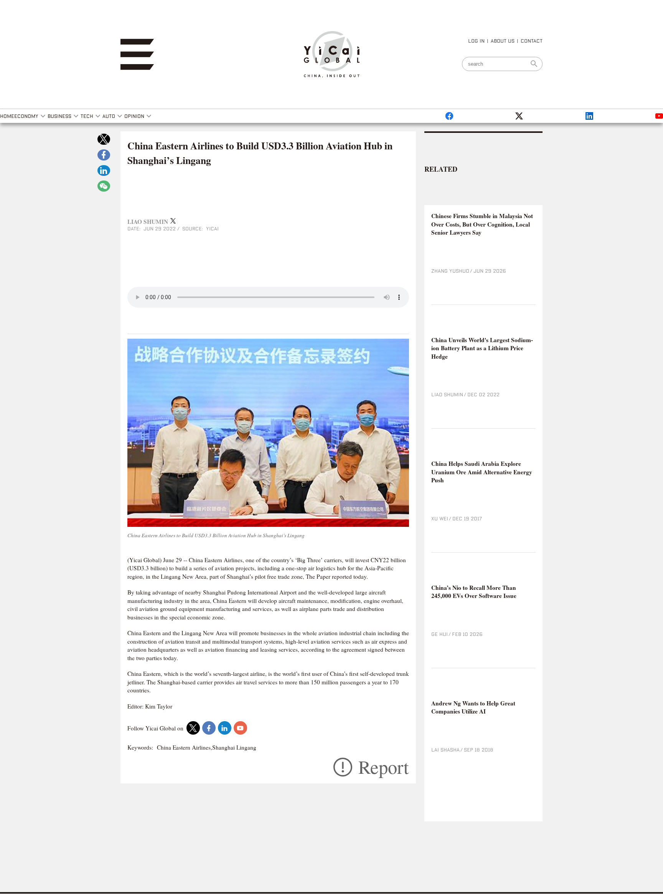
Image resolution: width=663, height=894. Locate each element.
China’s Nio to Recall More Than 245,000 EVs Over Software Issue (473, 592)
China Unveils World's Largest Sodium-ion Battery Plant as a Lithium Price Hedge (482, 348)
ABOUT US (503, 40)
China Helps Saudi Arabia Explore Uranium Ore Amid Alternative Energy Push (481, 472)
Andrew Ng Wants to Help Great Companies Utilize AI (473, 707)
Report (383, 767)
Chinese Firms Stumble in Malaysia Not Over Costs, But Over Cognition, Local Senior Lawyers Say (482, 224)
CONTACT (532, 40)
